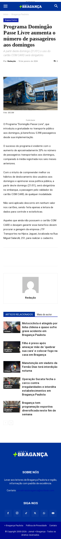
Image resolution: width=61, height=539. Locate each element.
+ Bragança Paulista (13, 525)
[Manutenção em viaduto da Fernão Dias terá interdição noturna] (11, 367)
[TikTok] (26, 513)
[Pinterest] (30, 69)
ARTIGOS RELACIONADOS (19, 314)
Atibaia (7, 331)
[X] (22, 69)
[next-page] (11, 423)
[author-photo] (30, 293)
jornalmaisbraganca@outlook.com (35, 490)
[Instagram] (17, 513)
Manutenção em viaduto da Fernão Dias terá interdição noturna (39, 366)
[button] (5, 6)
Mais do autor (44, 314)
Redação (11, 61)
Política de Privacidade (36, 525)
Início (5, 14)
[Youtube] (53, 513)
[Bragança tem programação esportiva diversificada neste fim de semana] (11, 406)
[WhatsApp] (38, 69)
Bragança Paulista (20, 14)
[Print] (45, 69)
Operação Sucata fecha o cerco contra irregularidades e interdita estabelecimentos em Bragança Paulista (39, 386)
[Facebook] (14, 69)
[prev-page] (5, 423)
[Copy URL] (6, 69)
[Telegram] (53, 69)
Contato (53, 525)
